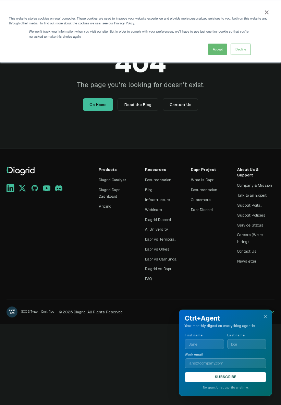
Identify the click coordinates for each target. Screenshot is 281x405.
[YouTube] (46, 188)
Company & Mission (254, 185)
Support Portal (249, 205)
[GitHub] (34, 188)
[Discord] (58, 188)
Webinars (153, 209)
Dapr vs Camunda (160, 259)
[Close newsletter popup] (265, 316)
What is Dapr (202, 179)
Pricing (105, 206)
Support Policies (251, 215)
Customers (201, 199)
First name (194, 335)
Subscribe (225, 377)
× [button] (267, 10)
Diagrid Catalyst (112, 179)
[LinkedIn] (10, 188)
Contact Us (180, 104)
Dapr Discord (202, 209)
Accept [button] (218, 49)
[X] (22, 188)
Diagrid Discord (158, 219)
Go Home (98, 104)
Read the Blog (137, 104)
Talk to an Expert (252, 195)
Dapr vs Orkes (157, 249)
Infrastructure (157, 199)
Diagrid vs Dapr (158, 268)
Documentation (158, 179)
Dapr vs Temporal (160, 239)
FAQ (148, 278)
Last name (236, 335)
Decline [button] (240, 49)
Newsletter (246, 261)
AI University (156, 229)
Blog (148, 189)
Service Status (250, 225)
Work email (194, 354)
